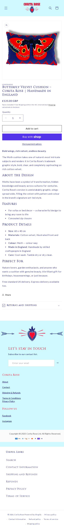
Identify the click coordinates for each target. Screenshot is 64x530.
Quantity (6, 112)
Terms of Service (18, 496)
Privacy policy (50, 515)
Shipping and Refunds (22, 474)
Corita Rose (19, 515)
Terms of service (51, 519)
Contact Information (22, 467)
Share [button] (8, 295)
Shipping (51, 105)
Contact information (17, 519)
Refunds (12, 482)
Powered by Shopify (33, 515)
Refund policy (35, 519)
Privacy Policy (16, 489)
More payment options (32, 144)
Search (11, 460)
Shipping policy (33, 524)
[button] (6, 8)
